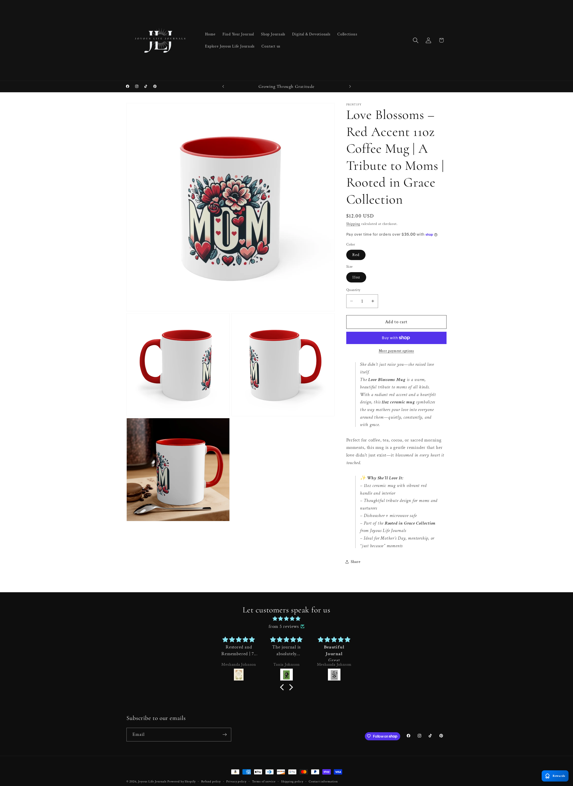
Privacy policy (236, 781)
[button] (415, 40)
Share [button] (356, 561)
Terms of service (264, 781)
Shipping (353, 224)
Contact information (323, 781)
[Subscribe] (224, 734)
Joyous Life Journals (152, 781)
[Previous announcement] (223, 86)
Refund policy (211, 781)
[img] (286, 619)
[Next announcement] (350, 86)
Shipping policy (292, 781)
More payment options (396, 351)
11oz (356, 277)
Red (356, 254)
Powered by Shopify (181, 781)
